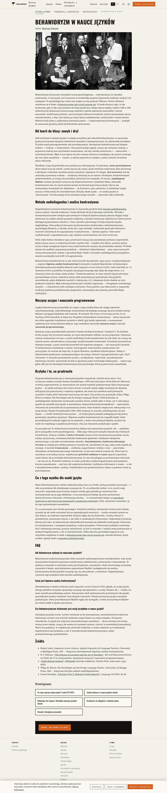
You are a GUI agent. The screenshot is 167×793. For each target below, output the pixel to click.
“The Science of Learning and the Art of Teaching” (79, 654)
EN (117, 4)
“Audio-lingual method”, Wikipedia (57, 661)
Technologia (66, 761)
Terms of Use (115, 757)
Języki (49, 4)
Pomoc (58, 4)
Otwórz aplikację (144, 4)
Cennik (93, 4)
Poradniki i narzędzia (70, 4)
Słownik (64, 775)
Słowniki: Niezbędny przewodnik (49, 711)
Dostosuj (97, 786)
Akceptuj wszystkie (140, 786)
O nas (111, 746)
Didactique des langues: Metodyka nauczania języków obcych (57, 702)
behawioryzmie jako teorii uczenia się (77, 104)
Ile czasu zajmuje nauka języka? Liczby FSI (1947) (55, 692)
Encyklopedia (90, 11)
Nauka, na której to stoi (54, 727)
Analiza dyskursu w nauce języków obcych (102, 692)
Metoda (64, 746)
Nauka (64, 750)
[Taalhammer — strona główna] (19, 4)
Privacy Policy (115, 753)
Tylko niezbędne (115, 786)
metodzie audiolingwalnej (71, 538)
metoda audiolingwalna (114, 209)
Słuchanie (65, 757)
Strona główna (32, 4)
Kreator (64, 753)
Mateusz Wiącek (50, 28)
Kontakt (104, 4)
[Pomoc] (128, 4)
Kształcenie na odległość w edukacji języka (103, 700)
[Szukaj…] (123, 4)
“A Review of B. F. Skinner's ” (78, 674)
